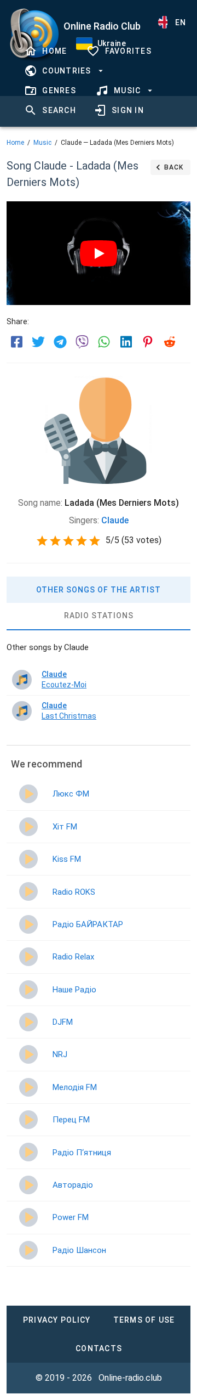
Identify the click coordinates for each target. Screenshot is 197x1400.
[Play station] (28, 793)
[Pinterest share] (148, 342)
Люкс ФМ (71, 794)
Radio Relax (73, 957)
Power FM (71, 1217)
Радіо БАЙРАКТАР (88, 924)
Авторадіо (73, 1185)
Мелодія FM (75, 1087)
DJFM (63, 1022)
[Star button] (42, 540)
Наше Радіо (74, 990)
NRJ (60, 1054)
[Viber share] (82, 342)
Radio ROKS (74, 892)
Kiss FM (67, 859)
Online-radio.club (130, 1378)
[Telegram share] (60, 342)
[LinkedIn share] (126, 342)
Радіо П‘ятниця (82, 1153)
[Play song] (22, 680)
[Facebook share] (16, 342)
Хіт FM (65, 827)
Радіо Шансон (79, 1250)
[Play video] (98, 253)
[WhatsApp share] (104, 342)
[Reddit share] (169, 342)
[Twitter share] (38, 342)
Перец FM (71, 1120)
